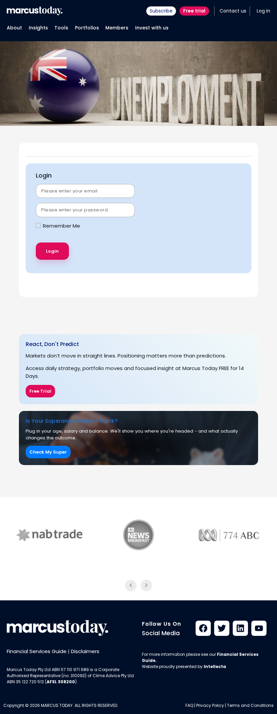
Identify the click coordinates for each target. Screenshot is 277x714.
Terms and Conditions (250, 705)
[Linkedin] (240, 628)
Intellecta (215, 666)
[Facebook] (203, 628)
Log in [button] (263, 10)
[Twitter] (221, 628)
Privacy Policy (210, 705)
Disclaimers (85, 651)
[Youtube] (259, 628)
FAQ (189, 705)
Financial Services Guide (37, 651)
